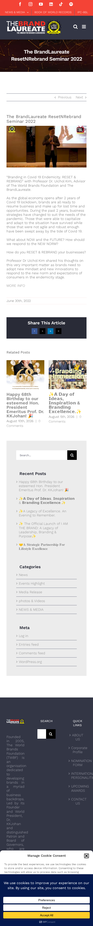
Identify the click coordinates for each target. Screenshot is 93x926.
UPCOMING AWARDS (77, 788)
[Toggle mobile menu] (84, 26)
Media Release (30, 592)
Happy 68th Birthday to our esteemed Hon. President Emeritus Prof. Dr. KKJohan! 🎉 (25, 405)
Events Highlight (32, 583)
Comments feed (32, 653)
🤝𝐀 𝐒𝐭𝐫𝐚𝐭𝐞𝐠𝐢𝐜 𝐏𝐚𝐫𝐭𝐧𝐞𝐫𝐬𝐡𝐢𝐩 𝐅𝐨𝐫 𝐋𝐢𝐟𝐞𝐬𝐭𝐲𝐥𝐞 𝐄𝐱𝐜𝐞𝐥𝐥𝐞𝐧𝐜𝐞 (42, 547)
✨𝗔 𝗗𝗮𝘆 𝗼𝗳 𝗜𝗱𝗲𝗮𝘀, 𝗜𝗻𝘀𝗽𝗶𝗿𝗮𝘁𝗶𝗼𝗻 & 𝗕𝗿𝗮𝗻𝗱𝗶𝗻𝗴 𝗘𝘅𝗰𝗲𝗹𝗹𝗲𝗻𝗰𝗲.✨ (65, 403)
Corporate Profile (77, 750)
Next (79, 97)
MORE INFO (15, 286)
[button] (86, 856)
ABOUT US (77, 737)
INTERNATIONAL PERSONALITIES (77, 775)
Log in (23, 636)
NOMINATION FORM (77, 763)
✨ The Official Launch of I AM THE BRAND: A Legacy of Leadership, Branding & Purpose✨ (43, 530)
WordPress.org (30, 662)
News (23, 575)
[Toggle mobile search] (75, 26)
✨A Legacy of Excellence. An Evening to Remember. (42, 513)
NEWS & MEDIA (31, 609)
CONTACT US (77, 801)
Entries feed (29, 644)
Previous (64, 97)
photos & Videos (32, 601)
